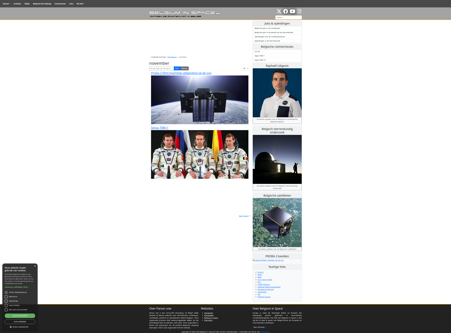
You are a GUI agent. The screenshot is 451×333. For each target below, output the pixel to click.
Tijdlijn (27, 4)
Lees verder (18, 283)
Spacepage (262, 292)
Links (71, 4)
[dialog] (20, 297)
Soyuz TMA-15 (260, 60)
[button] (20, 287)
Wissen (184, 68)
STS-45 (257, 51)
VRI (259, 294)
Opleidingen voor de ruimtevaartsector (270, 37)
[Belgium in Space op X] (279, 12)
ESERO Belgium (264, 284)
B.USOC (261, 272)
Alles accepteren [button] (20, 316)
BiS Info (80, 4)
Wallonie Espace (264, 297)
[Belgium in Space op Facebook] (285, 12)
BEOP (260, 275)
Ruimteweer (209, 315)
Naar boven (244, 216)
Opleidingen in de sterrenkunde (267, 41)
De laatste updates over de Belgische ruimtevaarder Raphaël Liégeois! (277, 120)
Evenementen (60, 4)
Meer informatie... (259, 327)
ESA (259, 282)
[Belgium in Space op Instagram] (299, 12)
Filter (177, 68)
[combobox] (288, 17)
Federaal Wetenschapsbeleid (269, 287)
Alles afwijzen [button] (20, 322)
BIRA (259, 277)
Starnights (208, 320)
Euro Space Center (265, 279)
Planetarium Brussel (266, 289)
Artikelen (17, 4)
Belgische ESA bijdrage (42, 4)
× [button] (35, 266)
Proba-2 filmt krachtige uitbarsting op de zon (181, 73)
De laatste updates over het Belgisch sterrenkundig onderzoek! (277, 187)
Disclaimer (265, 332)
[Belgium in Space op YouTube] (292, 12)
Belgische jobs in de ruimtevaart (267, 28)
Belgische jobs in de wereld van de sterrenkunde (274, 32)
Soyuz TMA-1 (159, 128)
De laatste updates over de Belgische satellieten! (277, 249)
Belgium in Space (211, 318)
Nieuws (6, 4)
